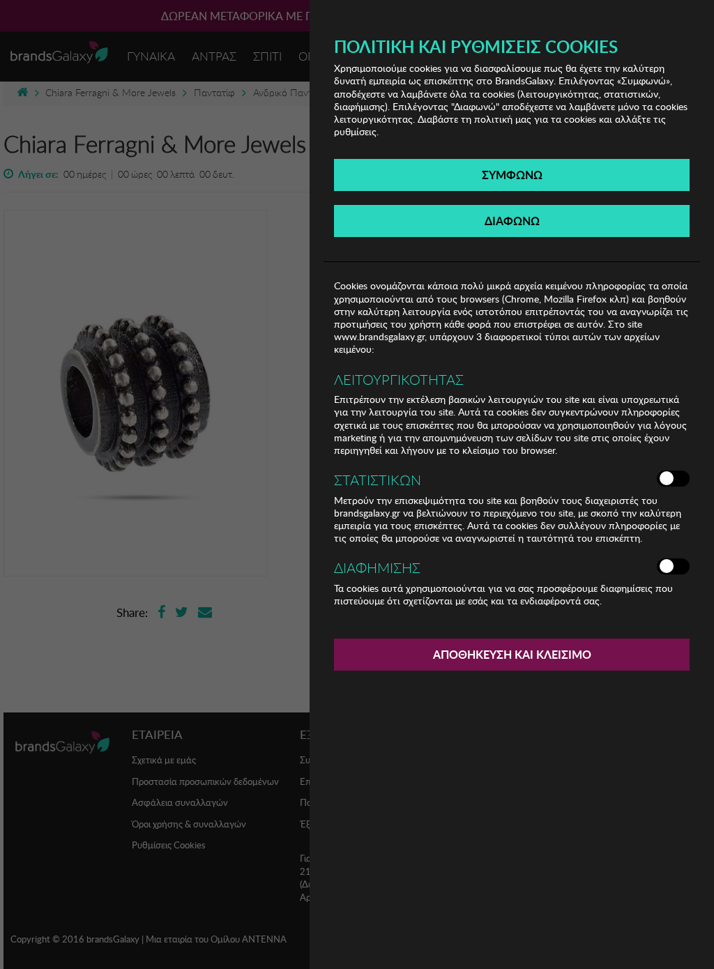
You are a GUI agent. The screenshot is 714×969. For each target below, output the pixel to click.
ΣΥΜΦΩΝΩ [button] (512, 175)
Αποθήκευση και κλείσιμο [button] (512, 654)
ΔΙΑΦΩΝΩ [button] (512, 221)
